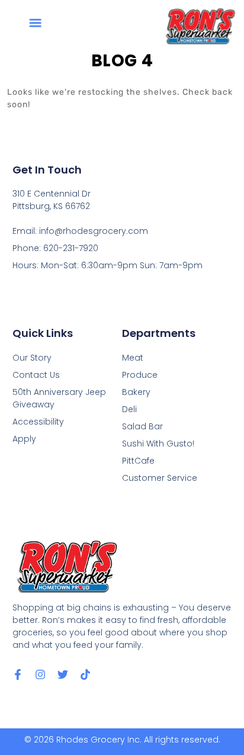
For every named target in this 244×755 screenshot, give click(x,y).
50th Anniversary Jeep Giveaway (59, 398)
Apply (24, 439)
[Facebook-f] (17, 674)
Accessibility (38, 422)
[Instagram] (40, 674)
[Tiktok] (85, 674)
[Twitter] (62, 674)
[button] (34, 23)
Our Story (32, 358)
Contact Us (36, 375)
